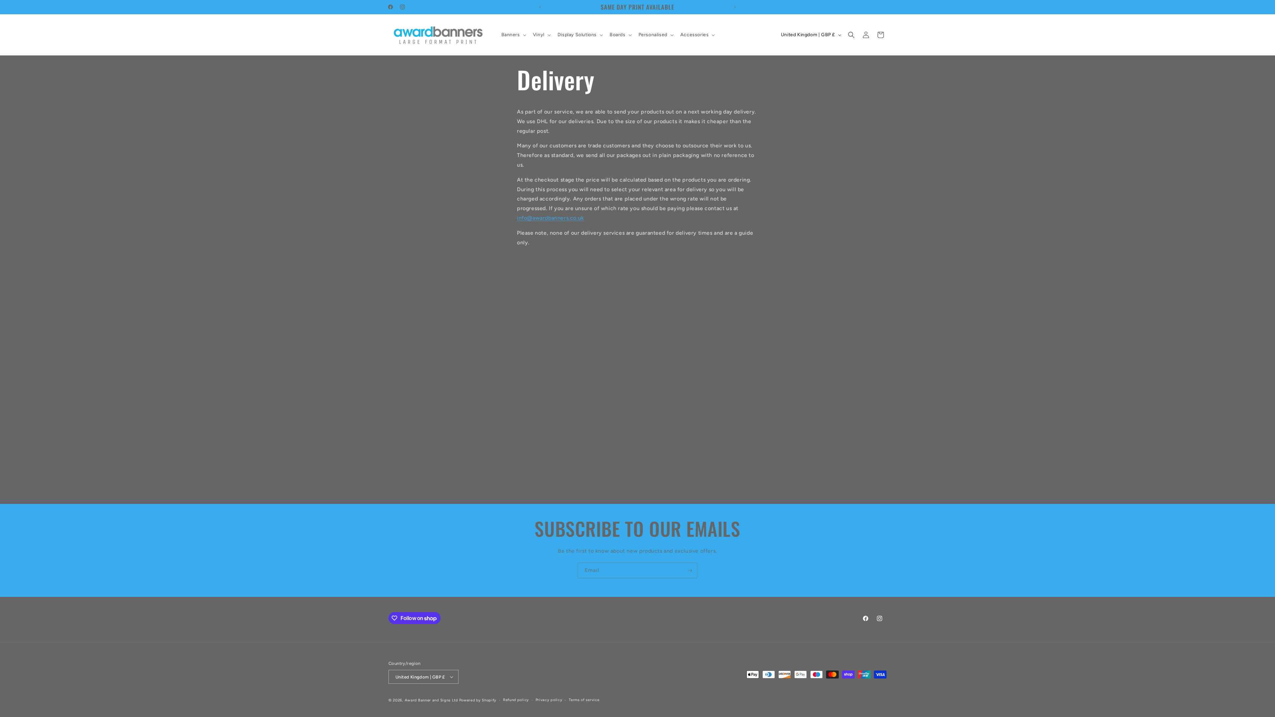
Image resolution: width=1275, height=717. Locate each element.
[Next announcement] (734, 7)
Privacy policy (549, 700)
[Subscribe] (689, 570)
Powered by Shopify (478, 700)
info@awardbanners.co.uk (550, 218)
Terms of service (584, 700)
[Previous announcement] (540, 7)
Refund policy (516, 700)
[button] (513, 35)
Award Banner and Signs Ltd (431, 700)
